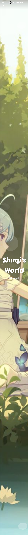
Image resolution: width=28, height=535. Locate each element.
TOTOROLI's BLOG (19, 2)
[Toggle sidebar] (3, 2)
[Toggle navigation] (3, 5)
